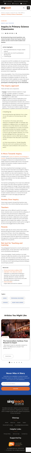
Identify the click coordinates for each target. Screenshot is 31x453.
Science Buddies (8, 282)
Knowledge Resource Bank (21, 425)
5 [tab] (19, 362)
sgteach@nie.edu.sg (11, 380)
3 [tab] (14, 362)
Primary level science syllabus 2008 (13, 270)
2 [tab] (12, 362)
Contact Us (24, 434)
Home (6, 422)
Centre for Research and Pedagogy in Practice (15, 157)
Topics (24, 422)
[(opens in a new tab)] (15, 444)
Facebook (8, 4)
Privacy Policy (7, 434)
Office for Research (7, 1)
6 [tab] (21, 362)
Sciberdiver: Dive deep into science (13, 272)
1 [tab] (9, 362)
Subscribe (15, 388)
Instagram (16, 4)
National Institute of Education (21, 1)
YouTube (24, 4)
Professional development (17, 298)
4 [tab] (16, 362)
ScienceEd (5, 302)
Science (5, 298)
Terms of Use (16, 434)
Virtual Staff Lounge (8, 425)
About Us (12, 422)
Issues (18, 422)
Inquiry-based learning (17, 302)
